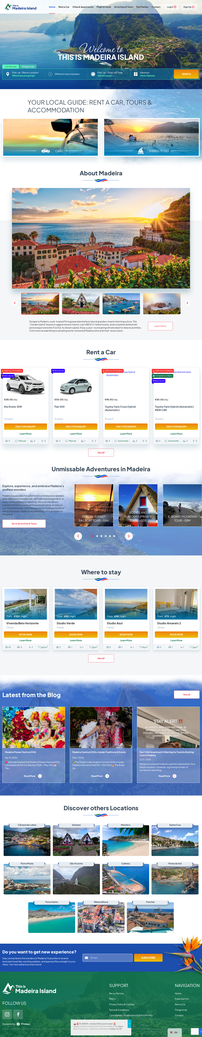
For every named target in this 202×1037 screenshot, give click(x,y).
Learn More (160, 326)
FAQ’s (112, 998)
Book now (25, 634)
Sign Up (187, 6)
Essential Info (182, 998)
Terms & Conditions (119, 1009)
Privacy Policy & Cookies (121, 1004)
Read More (30, 775)
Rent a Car (64, 6)
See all (101, 452)
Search (186, 73)
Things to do (181, 1009)
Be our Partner (116, 993)
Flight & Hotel (104, 6)
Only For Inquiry (25, 426)
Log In (170, 6)
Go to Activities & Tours (24, 523)
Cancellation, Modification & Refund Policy (131, 1015)
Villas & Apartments (82, 6)
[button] (187, 303)
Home (52, 6)
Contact (156, 6)
